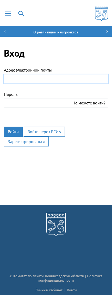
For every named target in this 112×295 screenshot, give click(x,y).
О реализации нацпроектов (55, 32)
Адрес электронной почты (28, 70)
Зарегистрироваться (26, 141)
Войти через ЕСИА (44, 131)
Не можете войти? (88, 102)
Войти (13, 131)
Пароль (10, 94)
